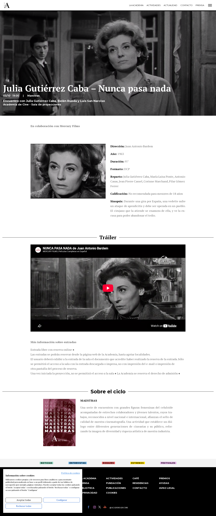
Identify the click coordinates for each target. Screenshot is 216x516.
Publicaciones (116, 488)
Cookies (111, 492)
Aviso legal (167, 488)
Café (136, 478)
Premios (164, 478)
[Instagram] (95, 507)
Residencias (140, 483)
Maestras (88, 400)
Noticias (46, 463)
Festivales (168, 463)
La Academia (136, 5)
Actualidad (170, 5)
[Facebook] (90, 507)
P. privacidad (88, 492)
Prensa (200, 5)
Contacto (186, 5)
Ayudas (164, 483)
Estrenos (137, 463)
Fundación (113, 483)
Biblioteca (87, 488)
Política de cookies (70, 473)
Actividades (154, 5)
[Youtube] (105, 507)
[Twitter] (100, 507)
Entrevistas (78, 463)
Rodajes (108, 463)
